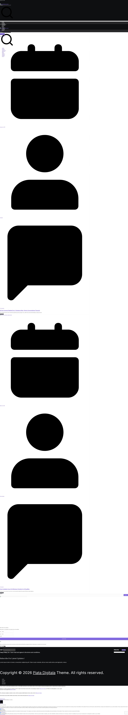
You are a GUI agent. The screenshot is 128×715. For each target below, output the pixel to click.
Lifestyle (3, 23)
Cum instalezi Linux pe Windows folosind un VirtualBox (15, 589)
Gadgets (3, 29)
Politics (3, 22)
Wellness (3, 25)
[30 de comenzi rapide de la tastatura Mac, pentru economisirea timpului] (2, 36)
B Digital (1, 217)
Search (1, 593)
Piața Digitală (2, 496)
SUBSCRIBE (64, 638)
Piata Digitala (44, 672)
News (3, 26)
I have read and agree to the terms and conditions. (25, 652)
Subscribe (123, 649)
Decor (3, 30)
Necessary (3, 709)
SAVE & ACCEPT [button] (2, 714)
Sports (3, 681)
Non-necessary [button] (2, 711)
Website (116, 650)
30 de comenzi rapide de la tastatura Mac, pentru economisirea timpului (20, 310)
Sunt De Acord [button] (2, 698)
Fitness (3, 28)
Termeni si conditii (12, 689)
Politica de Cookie (42, 688)
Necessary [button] (2, 708)
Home (3, 679)
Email (1, 636)
